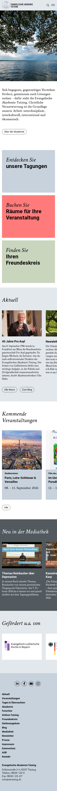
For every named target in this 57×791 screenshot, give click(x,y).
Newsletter (8, 735)
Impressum (8, 744)
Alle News (9, 389)
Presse (6, 740)
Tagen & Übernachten (13, 702)
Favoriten (7, 710)
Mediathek (8, 731)
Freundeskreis (9, 719)
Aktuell (6, 694)
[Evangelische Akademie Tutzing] (17, 8)
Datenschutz (8, 748)
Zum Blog (27, 389)
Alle (6, 507)
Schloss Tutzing (10, 715)
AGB (4, 752)
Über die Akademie (14, 131)
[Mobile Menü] (53, 5)
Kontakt (6, 756)
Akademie (7, 706)
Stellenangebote (11, 723)
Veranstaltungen (11, 698)
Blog (4, 727)
